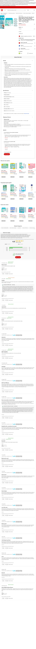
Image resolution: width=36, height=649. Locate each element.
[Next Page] (34, 29)
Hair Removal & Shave (12, 13)
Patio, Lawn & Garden (5, 1)
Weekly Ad (15, 4)
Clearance (27, 3)
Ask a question (6, 154)
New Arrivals (31, 3)
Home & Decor (28, 0)
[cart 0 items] (34, 10)
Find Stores (13, 5)
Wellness (7, 2)
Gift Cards (11, 3)
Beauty (21, 1)
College (12, 0)
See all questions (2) (7, 152)
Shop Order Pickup (20, 4)
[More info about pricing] (34, 24)
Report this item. (26, 113)
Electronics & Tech (24, 2)
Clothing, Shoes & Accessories (21, 0)
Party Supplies (5, 3)
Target (1, 13)
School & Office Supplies (13, 2)
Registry (4, 5)
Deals (25, 3)
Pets (3, 2)
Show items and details (29, 40)
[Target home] (2, 10)
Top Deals (6, 4)
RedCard (6, 5)
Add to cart (21, 33)
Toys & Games (19, 2)
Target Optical (22, 3)
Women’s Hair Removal (19, 13)
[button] (21, 22)
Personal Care (24, 1)
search (25, 10)
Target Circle (10, 5)
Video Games (29, 2)
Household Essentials (14, 1)
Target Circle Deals (10, 4)
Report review (11, 273)
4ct (20, 28)
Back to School (8, 0)
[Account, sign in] (29, 10)
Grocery (10, 1)
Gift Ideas (8, 3)
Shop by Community (16, 3)
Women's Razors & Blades (27, 13)
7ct (19, 28)
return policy (8, 126)
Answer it (6, 139)
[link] (21, 22)
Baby (19, 1)
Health (5, 2)
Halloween (15, 0)
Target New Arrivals (3, 0)
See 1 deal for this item (22, 24)
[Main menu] (5, 10)
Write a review (18, 257)
